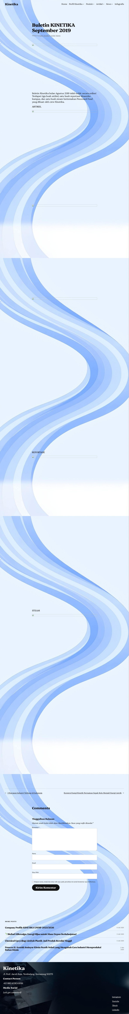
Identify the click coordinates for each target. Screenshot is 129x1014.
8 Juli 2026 (120, 927)
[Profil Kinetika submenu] (83, 4)
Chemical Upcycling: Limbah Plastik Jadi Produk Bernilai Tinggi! (38, 940)
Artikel (53, 36)
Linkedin (115, 1009)
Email (34, 863)
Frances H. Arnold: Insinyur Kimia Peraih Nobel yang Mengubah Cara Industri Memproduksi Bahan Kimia (53, 948)
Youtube (115, 1001)
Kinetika (11, 4)
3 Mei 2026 (122, 948)
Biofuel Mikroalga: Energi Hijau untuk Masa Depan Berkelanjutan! (42, 934)
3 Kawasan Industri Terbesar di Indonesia (24, 793)
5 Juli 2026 (120, 934)
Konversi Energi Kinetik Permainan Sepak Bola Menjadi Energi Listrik (93, 793)
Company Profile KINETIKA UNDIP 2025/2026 (29, 927)
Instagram (116, 997)
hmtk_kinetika (44, 36)
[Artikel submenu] (103, 4)
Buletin (58, 36)
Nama (34, 853)
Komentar (35, 827)
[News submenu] (112, 4)
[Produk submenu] (93, 4)
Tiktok (115, 1005)
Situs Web (35, 872)
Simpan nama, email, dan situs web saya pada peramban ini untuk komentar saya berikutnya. (65, 882)
